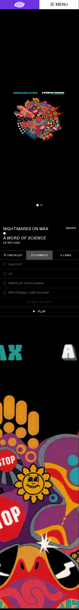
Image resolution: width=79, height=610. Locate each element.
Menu (61, 4)
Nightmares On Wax (25, 229)
